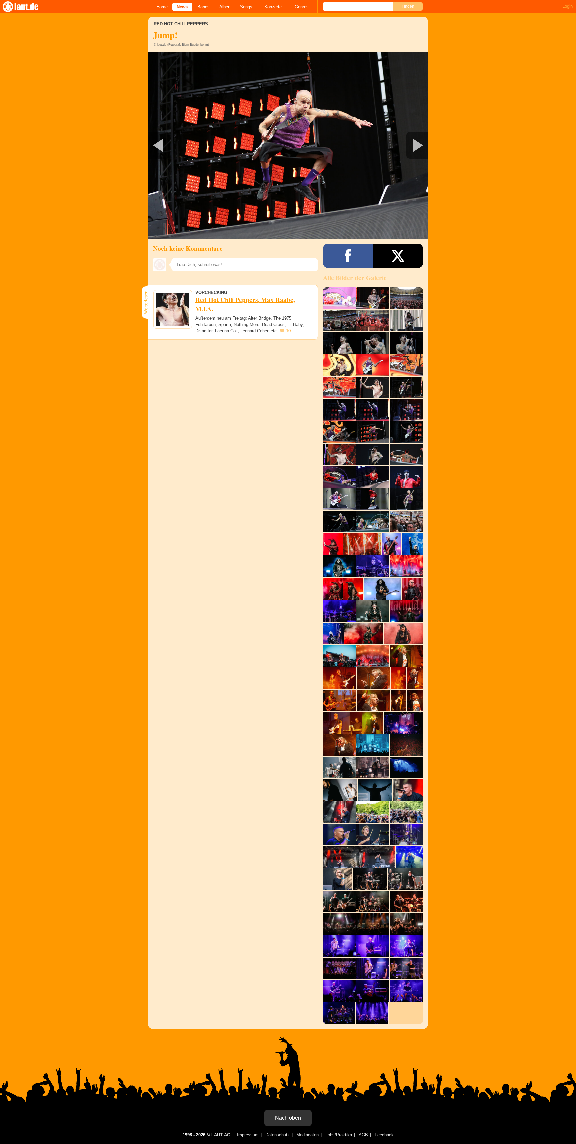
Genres (302, 6)
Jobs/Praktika (338, 1134)
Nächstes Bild (288, 145)
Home (162, 6)
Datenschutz (277, 1134)
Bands (203, 6)
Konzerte (273, 6)
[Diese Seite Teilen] (348, 256)
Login (567, 6)
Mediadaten (307, 1134)
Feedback (384, 1134)
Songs (246, 6)
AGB (363, 1134)
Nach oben (288, 1118)
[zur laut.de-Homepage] (26, 6)
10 (288, 330)
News (182, 6)
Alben (224, 6)
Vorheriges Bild (194, 145)
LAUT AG (220, 1134)
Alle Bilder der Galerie (355, 277)
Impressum (248, 1134)
